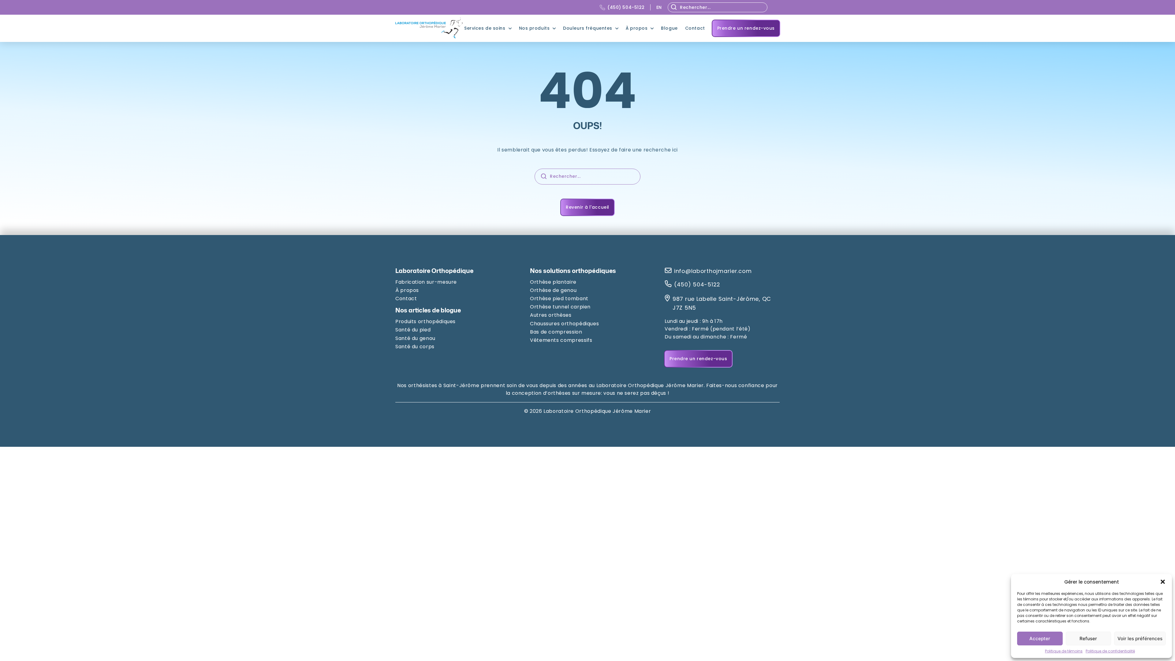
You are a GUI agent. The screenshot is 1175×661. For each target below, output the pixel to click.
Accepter (1039, 638)
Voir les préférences (1139, 638)
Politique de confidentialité (1110, 651)
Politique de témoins (1064, 651)
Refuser (1088, 638)
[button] (1163, 582)
